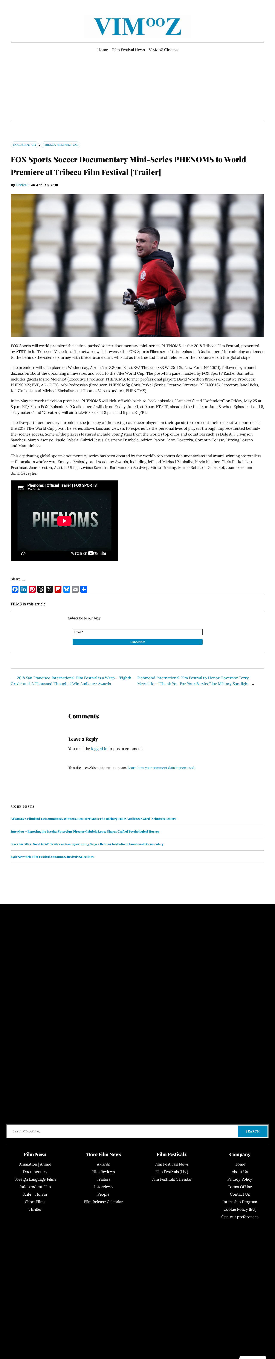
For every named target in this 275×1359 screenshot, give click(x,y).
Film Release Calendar (103, 1201)
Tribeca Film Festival (60, 145)
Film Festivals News (171, 1164)
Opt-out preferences (239, 1216)
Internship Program (239, 1201)
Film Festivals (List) (171, 1171)
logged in (99, 748)
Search (253, 1131)
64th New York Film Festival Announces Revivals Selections (52, 857)
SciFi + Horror (35, 1194)
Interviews (103, 1186)
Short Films (35, 1201)
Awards (103, 1164)
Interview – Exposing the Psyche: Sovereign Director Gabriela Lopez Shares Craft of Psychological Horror (85, 831)
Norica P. (23, 185)
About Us (240, 1171)
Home (102, 49)
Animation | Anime (35, 1164)
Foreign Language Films (35, 1179)
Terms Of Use (240, 1186)
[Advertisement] (137, 87)
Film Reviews (103, 1171)
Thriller (35, 1209)
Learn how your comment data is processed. (161, 767)
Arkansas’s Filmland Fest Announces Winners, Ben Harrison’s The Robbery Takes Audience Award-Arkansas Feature (93, 819)
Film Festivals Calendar (171, 1179)
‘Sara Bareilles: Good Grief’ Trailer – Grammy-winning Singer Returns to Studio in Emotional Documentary (87, 844)
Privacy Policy (239, 1179)
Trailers (103, 1179)
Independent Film (35, 1186)
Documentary (25, 145)
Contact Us (240, 1194)
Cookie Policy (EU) (239, 1209)
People (103, 1194)
